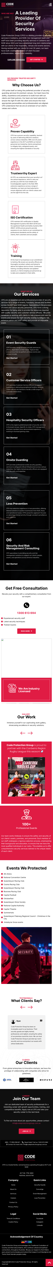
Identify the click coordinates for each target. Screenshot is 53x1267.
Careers (13, 1198)
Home (13, 1185)
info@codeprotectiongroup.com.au (26, 1123)
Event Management (39, 1193)
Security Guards (39, 1185)
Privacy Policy (13, 1207)
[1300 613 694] (26, 605)
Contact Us (13, 1202)
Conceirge (39, 1189)
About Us (13, 1189)
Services (13, 1193)
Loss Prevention (39, 1198)
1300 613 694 (26, 612)
